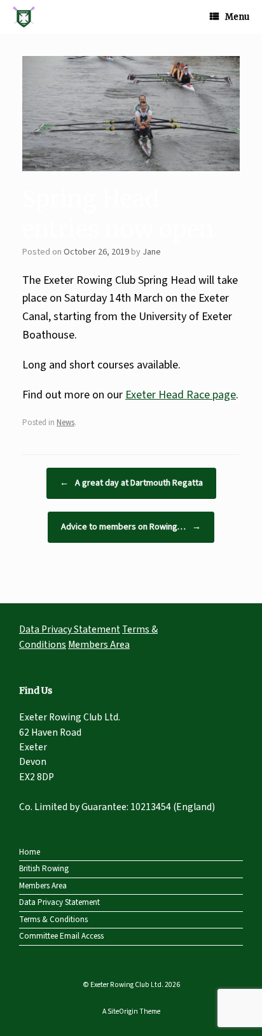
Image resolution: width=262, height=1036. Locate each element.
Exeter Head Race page (180, 395)
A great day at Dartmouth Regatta (131, 483)
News (65, 422)
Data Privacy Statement (69, 629)
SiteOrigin (122, 1011)
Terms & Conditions (53, 919)
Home (29, 852)
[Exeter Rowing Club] (24, 17)
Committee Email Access (61, 936)
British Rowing (44, 868)
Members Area (99, 645)
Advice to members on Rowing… (131, 527)
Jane (151, 252)
